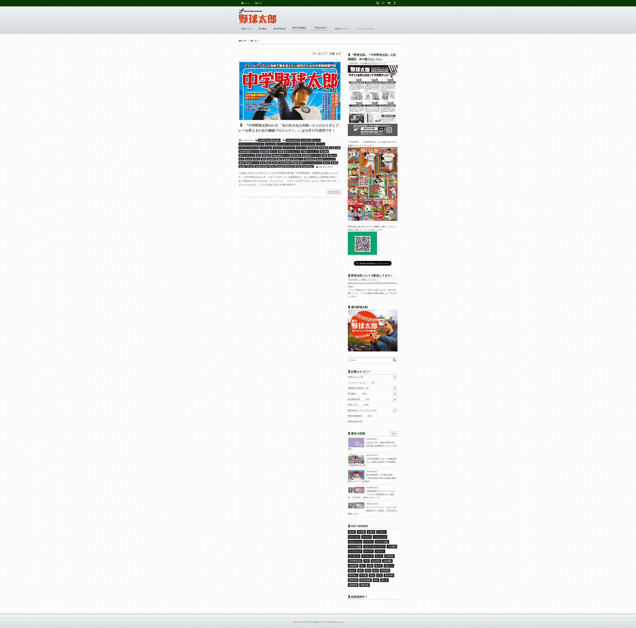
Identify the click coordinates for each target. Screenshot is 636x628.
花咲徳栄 (259, 167)
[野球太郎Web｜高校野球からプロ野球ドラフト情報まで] (257, 14)
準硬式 (288, 163)
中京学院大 (313, 148)
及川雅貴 (324, 152)
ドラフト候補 (355, 546)
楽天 (263, 163)
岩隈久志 (332, 155)
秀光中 (326, 163)
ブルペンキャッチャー (374, 546)
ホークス (368, 551)
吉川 (258, 155)
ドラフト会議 (382, 542)
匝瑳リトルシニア (292, 152)
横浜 (269, 163)
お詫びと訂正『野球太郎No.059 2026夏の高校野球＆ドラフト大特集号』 (372, 445)
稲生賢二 (243, 167)
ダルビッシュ (355, 542)
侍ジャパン (253, 152)
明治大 (352, 571)
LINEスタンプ (354, 377)
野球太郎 (290, 167)
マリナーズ (301, 148)
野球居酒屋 (366, 580)
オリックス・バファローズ (288, 144)
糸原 (251, 167)
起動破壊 (281, 167)
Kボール (316, 140)
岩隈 (324, 155)
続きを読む (334, 192)
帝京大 (256, 159)
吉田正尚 (266, 155)
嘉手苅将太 (295, 155)
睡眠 (295, 163)
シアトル (320, 144)
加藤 (280, 152)
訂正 (379, 575)
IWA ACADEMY (293, 140)
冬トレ (273, 152)
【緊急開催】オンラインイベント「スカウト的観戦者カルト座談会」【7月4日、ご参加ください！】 (372, 494)
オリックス (270, 144)
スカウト (367, 537)
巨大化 (248, 159)
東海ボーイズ (252, 163)
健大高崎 (264, 152)
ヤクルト (380, 551)
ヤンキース (354, 556)
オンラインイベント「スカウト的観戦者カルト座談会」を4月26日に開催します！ (373, 510)
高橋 (305, 167)
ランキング (367, 556)
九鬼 (331, 148)
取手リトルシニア (246, 155)
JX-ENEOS (306, 140)
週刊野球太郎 (354, 399)
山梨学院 (353, 566)
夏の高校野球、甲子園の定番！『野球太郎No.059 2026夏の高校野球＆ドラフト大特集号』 (372, 478)
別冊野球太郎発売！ (357, 388)
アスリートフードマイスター (251, 144)
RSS (260, 3)
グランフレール (308, 144)
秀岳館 (334, 163)
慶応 (279, 159)
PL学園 (361, 532)
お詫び (371, 532)
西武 (273, 167)
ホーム (247, 3)
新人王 (378, 566)
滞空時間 (385, 571)
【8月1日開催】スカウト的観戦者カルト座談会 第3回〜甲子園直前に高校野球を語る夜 (372, 462)
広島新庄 (271, 159)
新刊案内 (276, 140)
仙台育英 (243, 152)
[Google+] (383, 3)
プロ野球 (392, 546)
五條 (338, 148)
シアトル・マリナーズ (248, 148)
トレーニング (288, 148)
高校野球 (353, 585)
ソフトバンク (265, 148)
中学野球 (323, 148)
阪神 (299, 167)
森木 (361, 571)
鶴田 (311, 167)
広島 (263, 159)
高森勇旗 (365, 585)
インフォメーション (357, 382)
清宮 (281, 163)
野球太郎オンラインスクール (361, 410)
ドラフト (277, 148)
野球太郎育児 (354, 421)
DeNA (352, 532)
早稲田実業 (309, 159)
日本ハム (298, 159)
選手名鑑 (389, 575)
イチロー (381, 532)
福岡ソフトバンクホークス (310, 163)
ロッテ (379, 556)
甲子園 (364, 575)
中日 (367, 561)
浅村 (275, 163)
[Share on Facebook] (395, 3)
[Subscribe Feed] (378, 3)
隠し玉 (384, 580)
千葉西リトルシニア (310, 152)
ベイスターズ (355, 551)
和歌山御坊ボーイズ (280, 155)
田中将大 (353, 575)
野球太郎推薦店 (355, 416)
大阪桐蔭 (387, 561)
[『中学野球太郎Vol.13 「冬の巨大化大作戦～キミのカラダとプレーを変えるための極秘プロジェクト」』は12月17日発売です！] (289, 91)
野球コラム (353, 405)
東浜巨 (242, 163)
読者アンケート (342, 29)
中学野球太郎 (264, 140)
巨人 (241, 159)
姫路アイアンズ (313, 155)
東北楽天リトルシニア (326, 159)
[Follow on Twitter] (389, 3)
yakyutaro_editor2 (325, 167)
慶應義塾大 (288, 159)
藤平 (267, 167)
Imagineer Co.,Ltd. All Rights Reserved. (327, 622)
